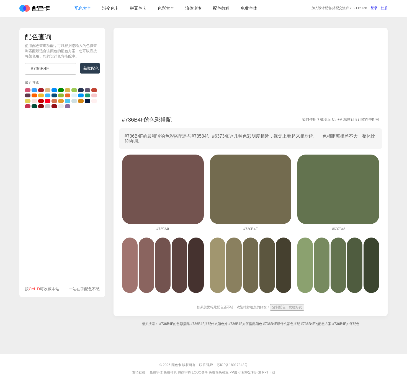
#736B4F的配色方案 (316, 324)
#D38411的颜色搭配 (81, 101)
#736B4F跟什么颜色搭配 (281, 324)
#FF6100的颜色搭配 (34, 95)
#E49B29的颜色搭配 (61, 101)
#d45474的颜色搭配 (27, 90)
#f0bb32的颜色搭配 (41, 95)
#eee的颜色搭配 (61, 106)
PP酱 (233, 372)
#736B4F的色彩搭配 (174, 324)
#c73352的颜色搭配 (27, 106)
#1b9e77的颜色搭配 (87, 95)
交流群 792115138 (339, 8)
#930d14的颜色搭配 (54, 106)
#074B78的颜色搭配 (54, 95)
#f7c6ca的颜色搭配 (94, 95)
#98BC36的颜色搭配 (61, 95)
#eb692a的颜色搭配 (67, 95)
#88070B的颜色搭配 (41, 106)
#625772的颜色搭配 (87, 90)
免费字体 (249, 8)
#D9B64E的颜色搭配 (67, 90)
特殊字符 (184, 372)
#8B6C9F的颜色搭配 (67, 106)
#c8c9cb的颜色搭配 (47, 106)
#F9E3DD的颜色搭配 (34, 101)
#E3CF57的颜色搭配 (27, 101)
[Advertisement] (62, 198)
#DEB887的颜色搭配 (47, 90)
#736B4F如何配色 (345, 324)
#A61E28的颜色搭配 (41, 90)
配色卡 (34, 8)
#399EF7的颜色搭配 (34, 90)
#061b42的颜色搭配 (87, 101)
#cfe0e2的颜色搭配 (74, 101)
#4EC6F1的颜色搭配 (67, 101)
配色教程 (221, 8)
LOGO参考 (200, 372)
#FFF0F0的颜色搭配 (94, 101)
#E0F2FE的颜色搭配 (74, 95)
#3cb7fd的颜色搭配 (47, 95)
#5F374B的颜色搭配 (27, 95)
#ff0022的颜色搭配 (47, 101)
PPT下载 (268, 372)
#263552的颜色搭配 (81, 90)
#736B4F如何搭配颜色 (245, 324)
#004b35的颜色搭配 (34, 106)
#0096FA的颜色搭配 (81, 95)
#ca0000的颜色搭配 (41, 101)
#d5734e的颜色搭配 (54, 101)
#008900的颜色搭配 (61, 90)
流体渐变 (193, 8)
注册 (384, 8)
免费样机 (170, 372)
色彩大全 (166, 8)
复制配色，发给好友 (287, 307)
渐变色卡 (110, 8)
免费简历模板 (219, 372)
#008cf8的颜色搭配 (54, 90)
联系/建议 (206, 365)
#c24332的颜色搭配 (94, 90)
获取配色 (91, 68)
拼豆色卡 (138, 8)
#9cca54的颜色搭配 (74, 90)
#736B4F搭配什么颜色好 (209, 324)
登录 (374, 8)
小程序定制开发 (249, 372)
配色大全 (82, 8)
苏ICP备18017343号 (232, 365)
